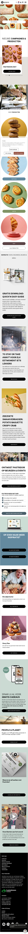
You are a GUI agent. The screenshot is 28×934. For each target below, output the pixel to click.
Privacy (3, 912)
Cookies (3, 911)
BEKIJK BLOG (14, 379)
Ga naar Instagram (14, 550)
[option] (14, 59)
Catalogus (4, 868)
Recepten (4, 860)
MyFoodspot (5, 864)
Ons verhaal (14, 21)
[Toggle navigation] (25, 2)
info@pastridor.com (6, 902)
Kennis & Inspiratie (6, 861)
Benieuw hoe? (14, 742)
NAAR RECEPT (14, 444)
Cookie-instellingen (13, 149)
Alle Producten (14, 248)
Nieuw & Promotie (6, 866)
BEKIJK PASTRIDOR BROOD (12, 71)
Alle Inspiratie (14, 606)
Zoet (14, 243)
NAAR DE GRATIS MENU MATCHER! (14, 513)
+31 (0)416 (6, 904)
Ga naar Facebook (14, 556)
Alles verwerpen (8, 153)
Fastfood (14, 179)
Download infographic (14, 795)
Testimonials (4, 869)
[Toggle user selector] (21, 2)
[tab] (6, 75)
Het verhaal (14, 653)
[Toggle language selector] (18, 2)
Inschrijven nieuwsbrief (7, 863)
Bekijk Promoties (14, 102)
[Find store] (23, 2)
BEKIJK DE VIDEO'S (14, 845)
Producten (4, 858)
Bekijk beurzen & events (14, 486)
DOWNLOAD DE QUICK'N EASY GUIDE (14, 316)
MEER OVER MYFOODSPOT (14, 710)
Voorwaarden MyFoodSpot (8, 914)
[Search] (16, 2)
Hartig (14, 211)
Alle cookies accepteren (18, 153)
